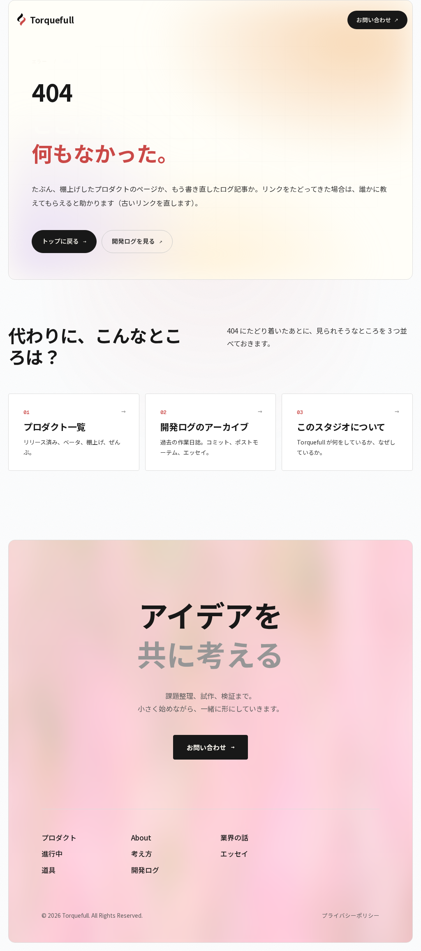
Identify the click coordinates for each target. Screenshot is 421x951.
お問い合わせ (377, 20)
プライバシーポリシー (350, 915)
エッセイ (234, 853)
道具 (49, 870)
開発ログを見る (137, 241)
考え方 (141, 853)
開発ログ (145, 870)
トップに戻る (64, 241)
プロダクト (59, 837)
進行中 (52, 853)
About (141, 837)
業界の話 (234, 837)
